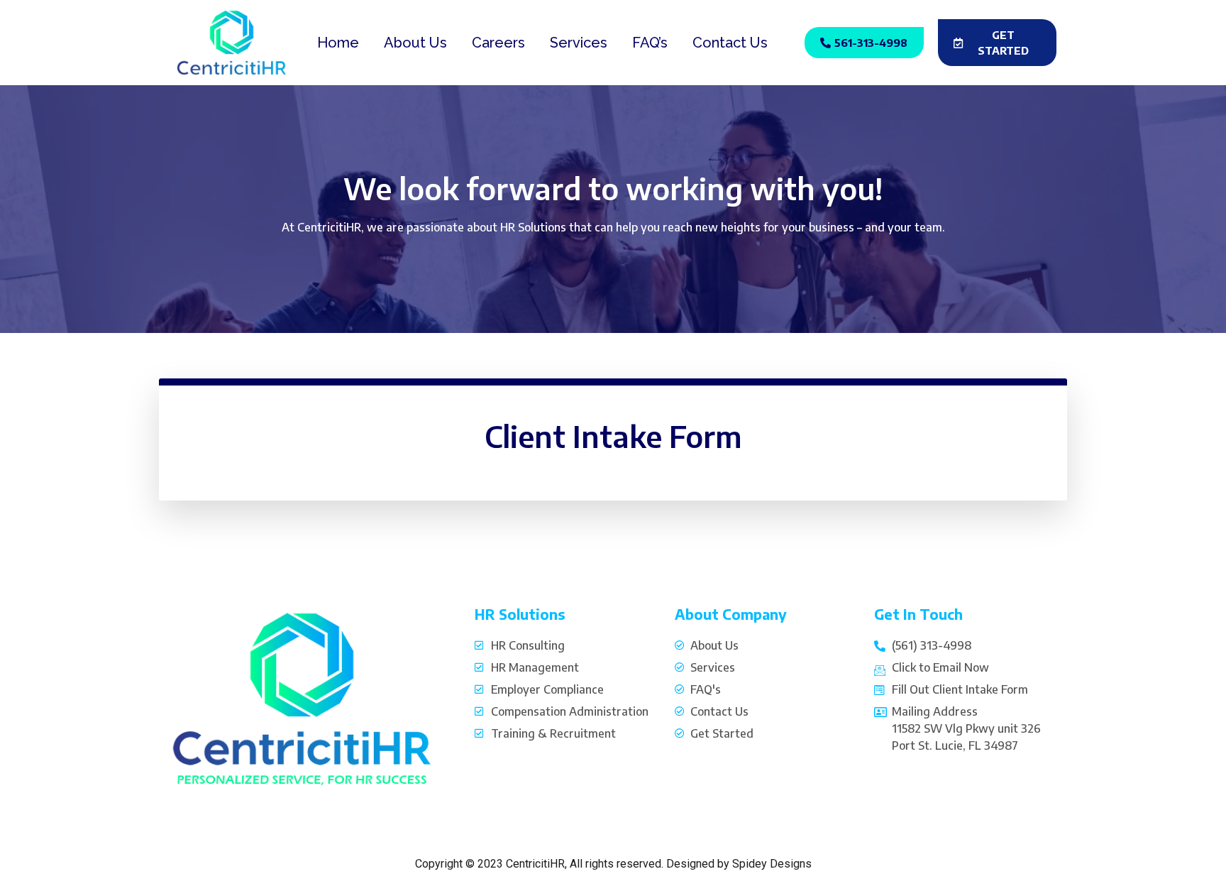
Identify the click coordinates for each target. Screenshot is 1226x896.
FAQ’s (650, 42)
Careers (498, 42)
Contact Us (730, 42)
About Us (415, 42)
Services (578, 42)
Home (338, 42)
